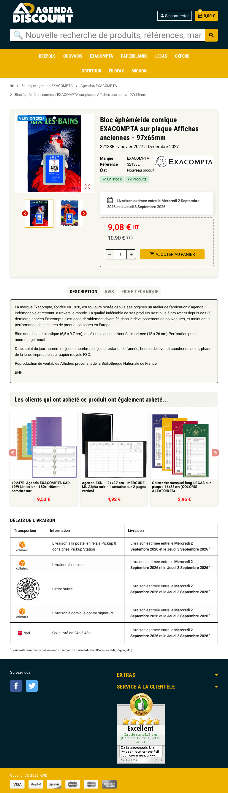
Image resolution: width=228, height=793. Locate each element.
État (103, 170)
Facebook (16, 686)
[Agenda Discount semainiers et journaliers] (49, 13)
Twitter (32, 686)
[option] (44, 458)
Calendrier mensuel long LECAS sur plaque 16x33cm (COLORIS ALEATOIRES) (181, 487)
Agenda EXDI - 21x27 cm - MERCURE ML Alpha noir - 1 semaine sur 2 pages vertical (114, 487)
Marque (106, 158)
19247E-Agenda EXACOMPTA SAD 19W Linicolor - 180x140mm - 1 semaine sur (41, 487)
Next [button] (215, 452)
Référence (109, 164)
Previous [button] (12, 452)
